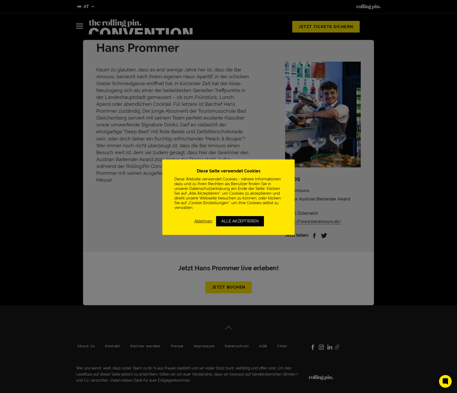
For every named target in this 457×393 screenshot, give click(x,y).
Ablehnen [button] (203, 221)
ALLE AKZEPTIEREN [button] (240, 221)
